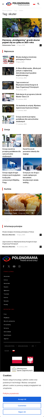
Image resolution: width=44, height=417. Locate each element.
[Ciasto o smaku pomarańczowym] (22, 204)
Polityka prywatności (11, 393)
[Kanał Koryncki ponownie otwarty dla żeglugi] (32, 140)
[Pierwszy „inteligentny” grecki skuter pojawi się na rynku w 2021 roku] (22, 27)
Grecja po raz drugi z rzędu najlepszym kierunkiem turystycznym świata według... (31, 177)
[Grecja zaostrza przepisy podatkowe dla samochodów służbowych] (8, 120)
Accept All (22, 399)
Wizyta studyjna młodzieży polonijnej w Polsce (18, 232)
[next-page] (7, 219)
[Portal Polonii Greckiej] (18, 4)
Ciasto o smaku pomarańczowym (20, 210)
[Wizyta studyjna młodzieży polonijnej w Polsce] (8, 60)
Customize (22, 406)
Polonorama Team (8, 45)
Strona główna (7, 10)
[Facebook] (3, 266)
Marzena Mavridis (8, 235)
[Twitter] (9, 266)
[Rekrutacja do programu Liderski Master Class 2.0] (8, 97)
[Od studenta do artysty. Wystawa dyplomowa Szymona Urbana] (8, 108)
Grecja (5, 36)
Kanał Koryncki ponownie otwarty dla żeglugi (31, 151)
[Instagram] (19, 266)
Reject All (22, 412)
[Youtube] (14, 266)
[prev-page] (3, 219)
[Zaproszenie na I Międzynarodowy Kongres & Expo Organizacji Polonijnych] (8, 85)
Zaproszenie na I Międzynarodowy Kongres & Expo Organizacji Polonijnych (27, 85)
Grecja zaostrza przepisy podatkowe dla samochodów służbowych (27, 119)
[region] (22, 394)
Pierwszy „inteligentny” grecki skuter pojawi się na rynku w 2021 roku (21, 41)
